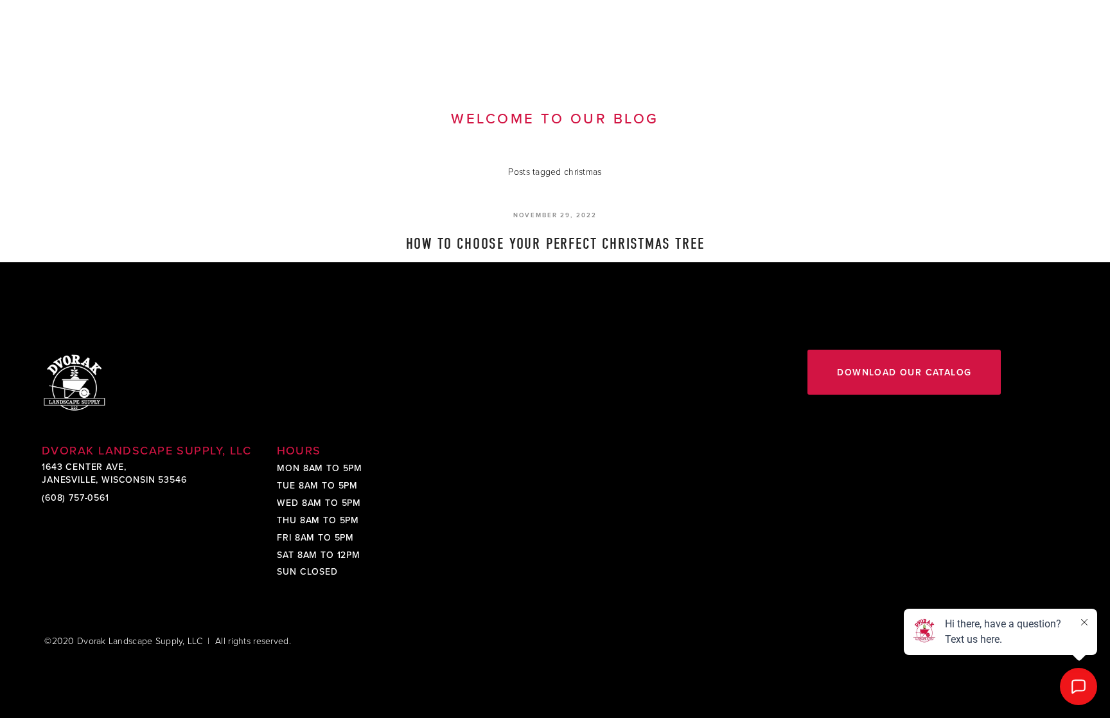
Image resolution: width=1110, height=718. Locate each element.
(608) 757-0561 (75, 497)
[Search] (150, 37)
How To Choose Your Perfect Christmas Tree (555, 244)
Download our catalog (904, 372)
